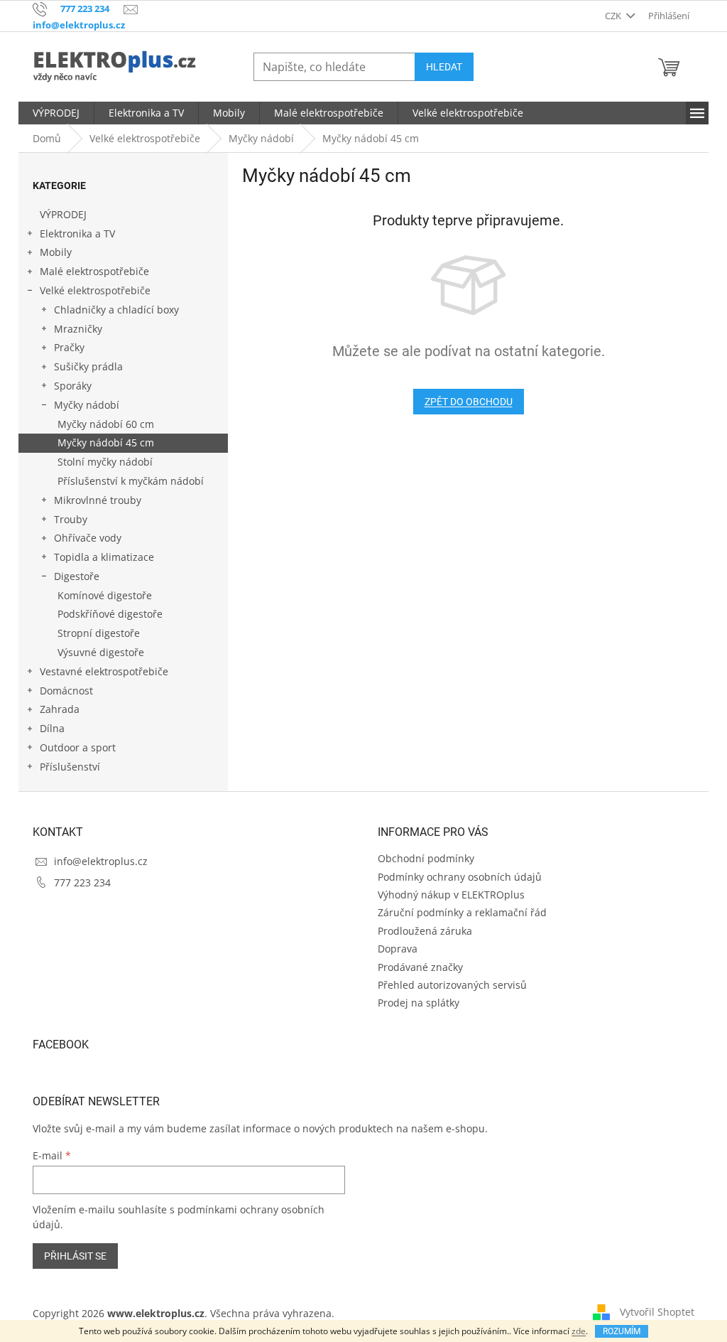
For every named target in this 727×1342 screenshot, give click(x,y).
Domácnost (66, 690)
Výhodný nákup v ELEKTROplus (451, 894)
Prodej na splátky (418, 1002)
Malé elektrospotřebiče (94, 271)
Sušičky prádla (88, 366)
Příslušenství (70, 766)
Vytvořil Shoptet (657, 1312)
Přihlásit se (75, 1256)
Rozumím (621, 1331)
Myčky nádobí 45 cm (106, 442)
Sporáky (73, 385)
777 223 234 (82, 882)
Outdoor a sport (78, 747)
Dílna (52, 728)
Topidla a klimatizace (104, 557)
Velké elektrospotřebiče (95, 290)
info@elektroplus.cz (101, 861)
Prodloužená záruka (425, 931)
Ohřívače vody (87, 537)
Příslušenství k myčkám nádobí (131, 481)
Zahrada (60, 709)
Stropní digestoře (99, 633)
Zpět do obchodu (469, 401)
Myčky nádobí (86, 405)
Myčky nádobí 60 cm (106, 424)
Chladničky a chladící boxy (116, 309)
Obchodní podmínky (426, 858)
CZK (614, 15)
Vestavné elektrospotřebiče (104, 671)
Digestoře (76, 576)
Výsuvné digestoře (101, 652)
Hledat (444, 67)
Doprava (397, 948)
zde (579, 1331)
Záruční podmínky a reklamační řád (462, 912)
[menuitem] (56, 113)
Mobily (56, 252)
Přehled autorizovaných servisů (452, 985)
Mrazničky (78, 329)
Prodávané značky (420, 967)
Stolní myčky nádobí (105, 461)
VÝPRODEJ (63, 214)
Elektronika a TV (77, 233)
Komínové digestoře (105, 595)
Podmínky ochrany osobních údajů (460, 877)
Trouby (70, 519)
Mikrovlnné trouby (97, 500)
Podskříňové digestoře (110, 614)
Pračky (69, 347)
